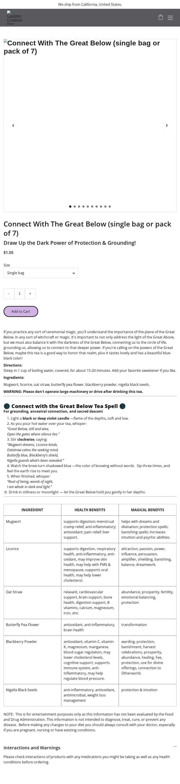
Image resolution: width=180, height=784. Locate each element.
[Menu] (170, 18)
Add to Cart (20, 311)
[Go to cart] (161, 17)
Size (7, 265)
